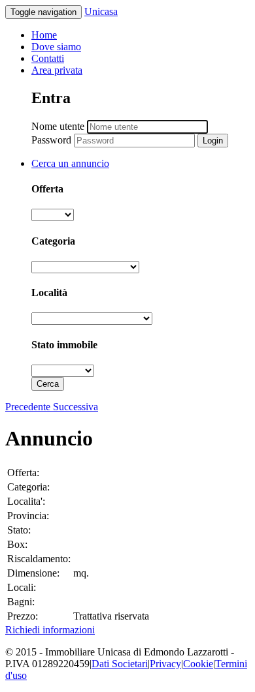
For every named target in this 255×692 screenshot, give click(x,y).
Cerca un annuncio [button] (70, 163)
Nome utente (57, 126)
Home (44, 34)
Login (213, 140)
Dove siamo (56, 46)
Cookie (198, 663)
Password (51, 139)
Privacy (165, 663)
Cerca (48, 384)
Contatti (47, 58)
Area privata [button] (56, 70)
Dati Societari (120, 663)
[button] (29, 406)
